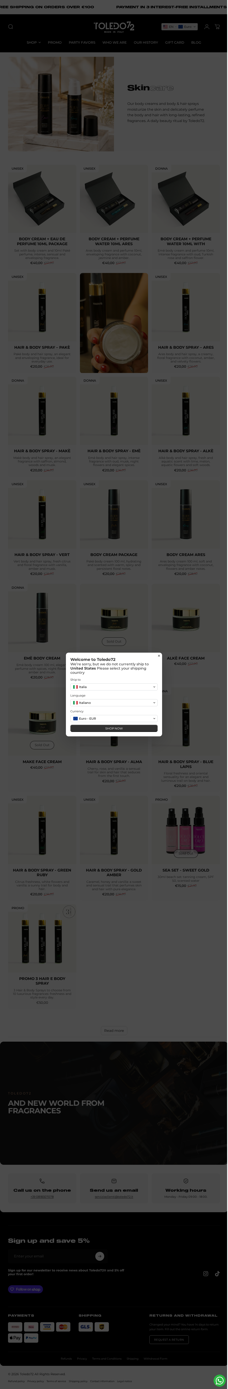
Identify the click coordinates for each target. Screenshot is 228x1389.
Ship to (74, 679)
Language (76, 695)
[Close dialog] (157, 656)
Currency (75, 711)
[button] (112, 686)
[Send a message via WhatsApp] (216, 1381)
